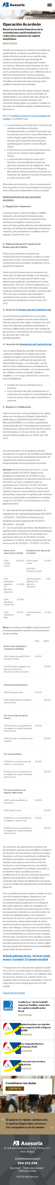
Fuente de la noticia (14, 993)
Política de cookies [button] (28, 1170)
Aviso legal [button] (15, 1168)
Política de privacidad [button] (33, 1168)
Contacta (15, 1088)
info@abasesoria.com (27, 1158)
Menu (50, 5)
